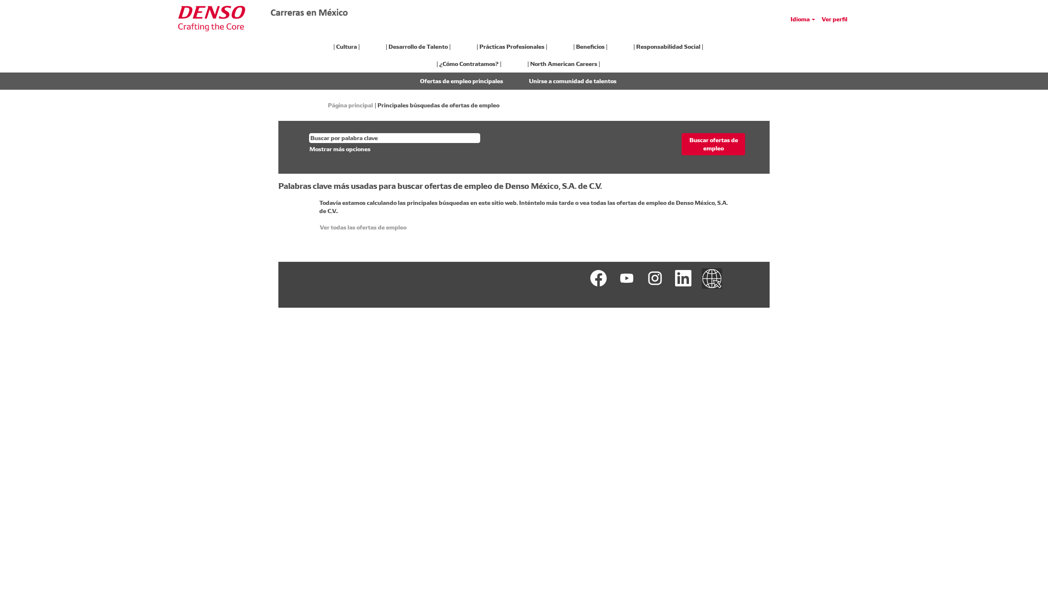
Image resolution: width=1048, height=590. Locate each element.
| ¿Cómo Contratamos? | (468, 64)
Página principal (350, 105)
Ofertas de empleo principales (461, 81)
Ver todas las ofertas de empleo (363, 227)
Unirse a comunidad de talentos (573, 81)
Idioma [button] (801, 19)
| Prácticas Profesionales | (512, 46)
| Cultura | (346, 46)
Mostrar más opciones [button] (339, 149)
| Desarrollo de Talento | (418, 46)
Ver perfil (834, 19)
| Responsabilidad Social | (668, 46)
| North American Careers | (563, 64)
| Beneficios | (590, 46)
